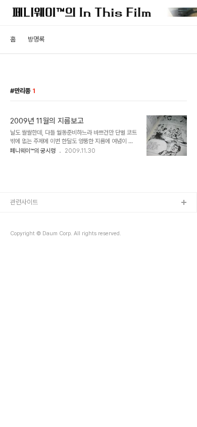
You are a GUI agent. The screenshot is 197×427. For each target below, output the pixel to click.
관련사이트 (24, 202)
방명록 (36, 39)
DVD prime (27, 251)
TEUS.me (24, 219)
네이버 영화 (25, 235)
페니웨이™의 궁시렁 (33, 150)
